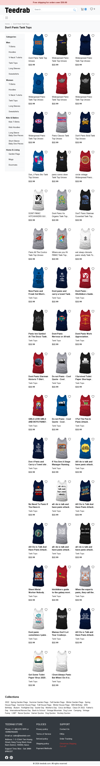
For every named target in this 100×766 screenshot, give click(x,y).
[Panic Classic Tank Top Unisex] (61, 122)
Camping (77, 710)
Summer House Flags (26, 705)
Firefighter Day (27, 708)
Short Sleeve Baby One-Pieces (16, 142)
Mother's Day (51, 708)
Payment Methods (44, 748)
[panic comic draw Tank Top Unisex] (61, 161)
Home (7, 24)
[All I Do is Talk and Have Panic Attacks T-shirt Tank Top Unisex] (85, 619)
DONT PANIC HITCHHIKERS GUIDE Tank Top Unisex (38, 216)
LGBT (14, 713)
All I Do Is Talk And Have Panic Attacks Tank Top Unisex (85, 507)
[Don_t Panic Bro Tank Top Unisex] (38, 161)
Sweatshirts (14, 74)
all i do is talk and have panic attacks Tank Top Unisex (61, 507)
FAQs (62, 734)
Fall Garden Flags (57, 702)
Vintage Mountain (54, 710)
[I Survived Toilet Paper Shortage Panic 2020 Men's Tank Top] (85, 363)
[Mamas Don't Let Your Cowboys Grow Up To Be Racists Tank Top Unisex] (61, 619)
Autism (17, 708)
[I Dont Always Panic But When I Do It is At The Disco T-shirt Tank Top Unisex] (61, 661)
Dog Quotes (50, 713)
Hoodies (12, 52)
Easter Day (39, 708)
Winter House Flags (61, 705)
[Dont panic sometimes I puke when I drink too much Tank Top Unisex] (38, 619)
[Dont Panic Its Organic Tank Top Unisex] (61, 200)
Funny (7, 713)
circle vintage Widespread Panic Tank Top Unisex (83, 177)
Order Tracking (66, 739)
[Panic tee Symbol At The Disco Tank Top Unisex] (38, 320)
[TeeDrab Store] (17, 10)
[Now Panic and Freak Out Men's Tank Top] (38, 278)
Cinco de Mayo (64, 708)
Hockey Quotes (63, 713)
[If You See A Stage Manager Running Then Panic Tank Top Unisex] (61, 448)
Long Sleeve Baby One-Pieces (16, 134)
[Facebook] (7, 757)
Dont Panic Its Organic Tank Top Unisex (59, 216)
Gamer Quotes (37, 713)
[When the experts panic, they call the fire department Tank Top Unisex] (85, 576)
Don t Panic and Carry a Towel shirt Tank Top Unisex (38, 464)
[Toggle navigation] (6, 17)
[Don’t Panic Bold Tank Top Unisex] (85, 122)
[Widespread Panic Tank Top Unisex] (61, 45)
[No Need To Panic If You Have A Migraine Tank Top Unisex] (38, 491)
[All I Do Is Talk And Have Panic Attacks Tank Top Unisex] (85, 491)
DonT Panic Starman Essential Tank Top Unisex (84, 216)
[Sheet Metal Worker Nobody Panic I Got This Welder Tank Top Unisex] (38, 576)
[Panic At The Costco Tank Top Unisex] (38, 239)
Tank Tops (13, 63)
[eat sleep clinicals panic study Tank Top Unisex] (85, 239)
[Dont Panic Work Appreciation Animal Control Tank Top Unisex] (85, 320)
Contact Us (64, 729)
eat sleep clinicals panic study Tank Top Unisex (84, 255)
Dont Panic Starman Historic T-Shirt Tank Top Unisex (38, 379)
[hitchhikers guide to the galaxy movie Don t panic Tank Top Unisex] (61, 576)
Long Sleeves (14, 68)
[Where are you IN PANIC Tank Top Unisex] (61, 239)
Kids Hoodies (14, 127)
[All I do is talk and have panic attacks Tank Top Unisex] (85, 448)
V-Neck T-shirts (15, 57)
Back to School (38, 710)
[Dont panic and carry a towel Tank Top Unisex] (61, 278)
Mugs (11, 159)
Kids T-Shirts (14, 122)
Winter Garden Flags (74, 702)
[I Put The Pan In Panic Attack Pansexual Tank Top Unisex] (85, 406)
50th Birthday (76, 705)
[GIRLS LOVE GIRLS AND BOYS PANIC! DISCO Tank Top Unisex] (38, 406)
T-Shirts (12, 46)
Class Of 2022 (79, 708)
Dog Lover (67, 710)
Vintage (86, 710)
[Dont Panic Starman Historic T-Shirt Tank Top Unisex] (38, 363)
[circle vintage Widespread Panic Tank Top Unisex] (85, 161)
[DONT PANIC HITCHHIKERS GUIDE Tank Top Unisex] (38, 200)
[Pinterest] (11, 757)
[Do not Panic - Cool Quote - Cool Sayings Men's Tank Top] (61, 363)
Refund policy (42, 739)
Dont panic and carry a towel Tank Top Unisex (61, 294)
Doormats (13, 165)
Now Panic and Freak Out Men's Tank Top (37, 294)
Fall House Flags (44, 705)
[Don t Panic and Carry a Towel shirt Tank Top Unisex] (38, 448)
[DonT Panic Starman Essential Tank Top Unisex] (85, 200)
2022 (7, 702)
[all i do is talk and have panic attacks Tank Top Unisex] (61, 491)
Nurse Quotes (24, 713)
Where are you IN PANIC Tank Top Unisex (60, 255)
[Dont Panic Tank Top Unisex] (38, 45)
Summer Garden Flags (38, 702)
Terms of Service (43, 734)
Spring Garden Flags (19, 702)
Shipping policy (42, 743)
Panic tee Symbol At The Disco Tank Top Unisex (38, 337)
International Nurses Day (20, 710)
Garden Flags (14, 154)
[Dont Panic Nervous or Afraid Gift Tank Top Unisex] (61, 320)
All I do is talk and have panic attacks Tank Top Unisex (84, 464)
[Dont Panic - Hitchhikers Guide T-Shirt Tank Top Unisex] (85, 278)
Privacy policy (42, 729)
